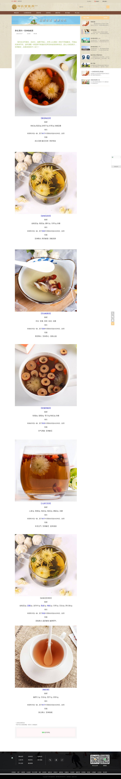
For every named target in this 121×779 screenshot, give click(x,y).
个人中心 (89, 1)
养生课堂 (105, 772)
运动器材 (29, 772)
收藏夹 (106, 1)
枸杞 (48, 606)
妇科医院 (44, 772)
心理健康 (94, 772)
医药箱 (88, 772)
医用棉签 (84, 772)
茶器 (43, 613)
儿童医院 (23, 772)
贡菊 (29, 606)
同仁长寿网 (34, 772)
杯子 (43, 133)
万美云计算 (74, 776)
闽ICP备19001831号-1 (61, 776)
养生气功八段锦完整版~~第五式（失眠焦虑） (27, 724)
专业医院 (72, 772)
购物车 (98, 1)
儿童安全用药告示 (20, 722)
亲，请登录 (14, 1)
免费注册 (20, 1)
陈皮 (42, 606)
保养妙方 (56, 772)
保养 (18, 772)
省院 (40, 772)
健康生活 (50, 772)
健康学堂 (78, 772)
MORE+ (106, 17)
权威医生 (67, 772)
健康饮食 (61, 772)
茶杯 (43, 231)
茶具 (43, 423)
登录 (43, 732)
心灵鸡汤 (99, 772)
